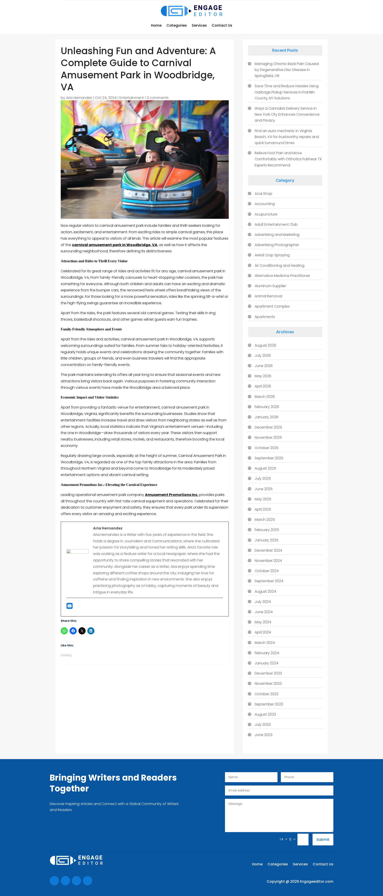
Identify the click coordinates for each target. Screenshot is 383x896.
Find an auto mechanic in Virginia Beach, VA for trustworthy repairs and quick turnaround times (287, 136)
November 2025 (268, 437)
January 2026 (266, 417)
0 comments (158, 97)
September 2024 (269, 581)
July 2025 (263, 478)
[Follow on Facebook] (54, 880)
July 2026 (263, 355)
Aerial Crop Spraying (272, 255)
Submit (323, 839)
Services (199, 25)
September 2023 (269, 704)
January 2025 (266, 540)
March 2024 (265, 642)
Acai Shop (263, 193)
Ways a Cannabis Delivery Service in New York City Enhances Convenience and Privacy (287, 114)
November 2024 (268, 560)
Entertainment (131, 97)
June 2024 (264, 611)
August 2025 (265, 468)
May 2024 (263, 622)
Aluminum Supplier (270, 285)
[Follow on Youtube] (76, 880)
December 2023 (268, 673)
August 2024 (265, 591)
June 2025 (264, 488)
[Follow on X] (65, 880)
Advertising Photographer (277, 244)
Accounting (265, 203)
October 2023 (266, 694)
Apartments (265, 316)
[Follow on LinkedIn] (87, 880)
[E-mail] (69, 607)
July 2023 (263, 724)
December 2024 (268, 550)
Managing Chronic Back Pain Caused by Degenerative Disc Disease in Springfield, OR (287, 69)
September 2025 (269, 458)
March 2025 (265, 519)
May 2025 (263, 499)
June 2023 (263, 734)
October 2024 (267, 570)
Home (156, 25)
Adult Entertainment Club (276, 224)
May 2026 (263, 376)
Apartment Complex (272, 306)
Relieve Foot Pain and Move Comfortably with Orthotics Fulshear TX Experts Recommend (288, 159)
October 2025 (267, 447)
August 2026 (265, 345)
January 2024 (266, 663)
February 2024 (267, 652)
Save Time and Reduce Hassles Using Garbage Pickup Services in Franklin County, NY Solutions (287, 92)
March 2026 (265, 396)
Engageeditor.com (316, 881)
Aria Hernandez (79, 97)
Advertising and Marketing (277, 234)
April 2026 (263, 386)
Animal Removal (268, 296)
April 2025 (263, 509)
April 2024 (263, 632)
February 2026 (267, 406)
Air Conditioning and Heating (279, 265)
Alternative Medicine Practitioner (282, 275)
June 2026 (264, 365)
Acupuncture (266, 214)
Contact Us (222, 25)
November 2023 (268, 683)
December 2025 (268, 427)
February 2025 (267, 529)
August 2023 (265, 714)
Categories (176, 25)
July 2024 (263, 601)
